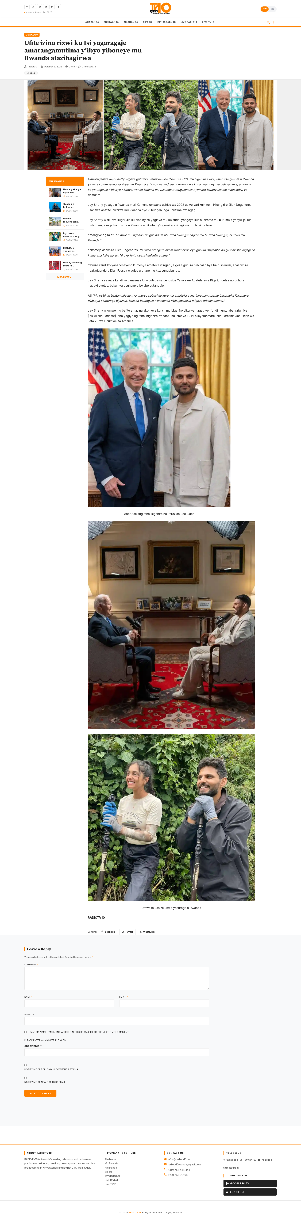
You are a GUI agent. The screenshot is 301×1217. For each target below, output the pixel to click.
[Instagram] (39, 6)
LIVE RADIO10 (189, 22)
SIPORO (147, 22)
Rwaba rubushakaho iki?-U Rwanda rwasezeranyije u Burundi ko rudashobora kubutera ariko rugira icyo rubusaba (72, 220)
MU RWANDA (111, 22)
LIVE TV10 (208, 22)
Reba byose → (65, 276)
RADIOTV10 (135, 1212)
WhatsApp (149, 931)
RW (265, 9)
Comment (31, 964)
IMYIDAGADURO (166, 22)
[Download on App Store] (58, 6)
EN (272, 9)
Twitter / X (249, 1159)
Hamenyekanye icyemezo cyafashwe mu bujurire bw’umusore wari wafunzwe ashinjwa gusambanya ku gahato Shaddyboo (72, 191)
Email (123, 997)
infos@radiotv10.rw (179, 1159)
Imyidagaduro (113, 1175)
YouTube (266, 1159)
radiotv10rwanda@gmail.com (184, 1164)
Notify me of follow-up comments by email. (52, 1069)
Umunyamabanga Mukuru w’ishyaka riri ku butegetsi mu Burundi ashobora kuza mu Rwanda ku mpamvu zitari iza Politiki (72, 264)
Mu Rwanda (111, 1163)
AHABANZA (92, 22)
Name (28, 997)
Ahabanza (110, 1159)
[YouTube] (45, 6)
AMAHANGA (131, 22)
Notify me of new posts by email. (45, 1082)
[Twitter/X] (33, 6)
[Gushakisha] (268, 22)
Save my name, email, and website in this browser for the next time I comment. (79, 1032)
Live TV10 (110, 1184)
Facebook (109, 931)
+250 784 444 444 (179, 1169)
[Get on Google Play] (52, 6)
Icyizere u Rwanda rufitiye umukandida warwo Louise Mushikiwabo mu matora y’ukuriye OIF (72, 235)
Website (29, 1014)
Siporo (109, 1171)
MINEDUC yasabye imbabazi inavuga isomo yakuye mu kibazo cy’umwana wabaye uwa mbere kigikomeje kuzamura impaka (71, 249)
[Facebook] (27, 6)
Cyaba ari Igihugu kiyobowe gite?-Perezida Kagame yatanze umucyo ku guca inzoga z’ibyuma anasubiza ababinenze (72, 205)
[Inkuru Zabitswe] (274, 22)
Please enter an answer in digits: (45, 1040)
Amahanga (111, 1167)
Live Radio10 (112, 1179)
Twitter (129, 931)
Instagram (232, 1167)
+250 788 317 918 (178, 1174)
